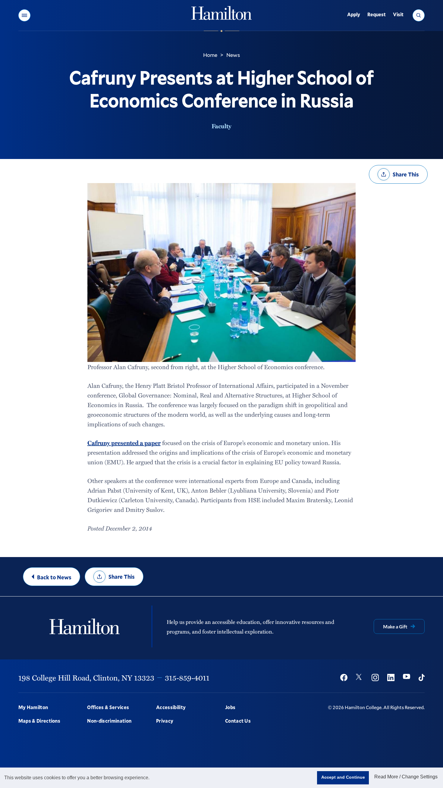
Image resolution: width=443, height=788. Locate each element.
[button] (24, 15)
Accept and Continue (343, 777)
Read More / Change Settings (406, 776)
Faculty (221, 125)
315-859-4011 (187, 677)
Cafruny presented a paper (124, 442)
